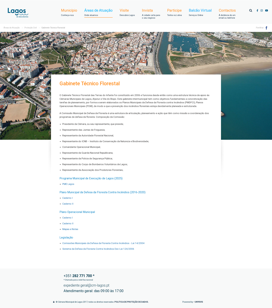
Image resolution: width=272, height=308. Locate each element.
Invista (151, 13)
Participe (174, 12)
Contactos (227, 13)
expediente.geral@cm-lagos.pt (86, 285)
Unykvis (199, 302)
